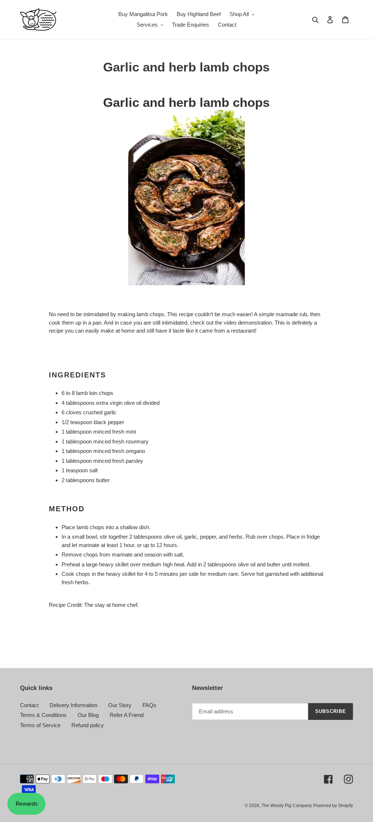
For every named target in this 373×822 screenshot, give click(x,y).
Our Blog (88, 715)
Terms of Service (40, 725)
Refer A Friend (127, 715)
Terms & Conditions (43, 715)
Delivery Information (73, 705)
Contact (29, 705)
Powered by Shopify (333, 805)
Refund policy (87, 725)
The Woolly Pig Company (287, 805)
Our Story (119, 705)
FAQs (149, 705)
